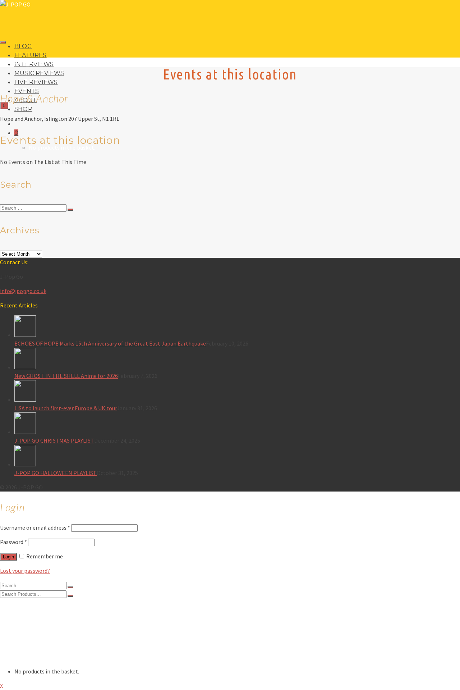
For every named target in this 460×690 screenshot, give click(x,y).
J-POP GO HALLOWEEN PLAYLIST (55, 472)
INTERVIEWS (30, 621)
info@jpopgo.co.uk (23, 290)
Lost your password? (25, 570)
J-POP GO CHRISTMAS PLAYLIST (54, 440)
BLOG (23, 46)
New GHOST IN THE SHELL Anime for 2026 (66, 375)
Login (8, 556)
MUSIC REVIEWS (39, 73)
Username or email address (35, 527)
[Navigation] (3, 42)
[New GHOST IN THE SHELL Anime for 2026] (237, 359)
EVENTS (24, 643)
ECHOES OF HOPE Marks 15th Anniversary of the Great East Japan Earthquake (110, 343)
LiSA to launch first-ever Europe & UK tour (65, 408)
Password (13, 541)
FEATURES (30, 55)
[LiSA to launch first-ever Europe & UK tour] (237, 392)
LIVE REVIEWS (36, 82)
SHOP (23, 109)
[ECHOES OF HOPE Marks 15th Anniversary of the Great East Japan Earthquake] (237, 327)
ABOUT (23, 650)
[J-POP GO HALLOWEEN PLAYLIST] (237, 457)
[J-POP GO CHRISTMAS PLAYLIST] (237, 424)
